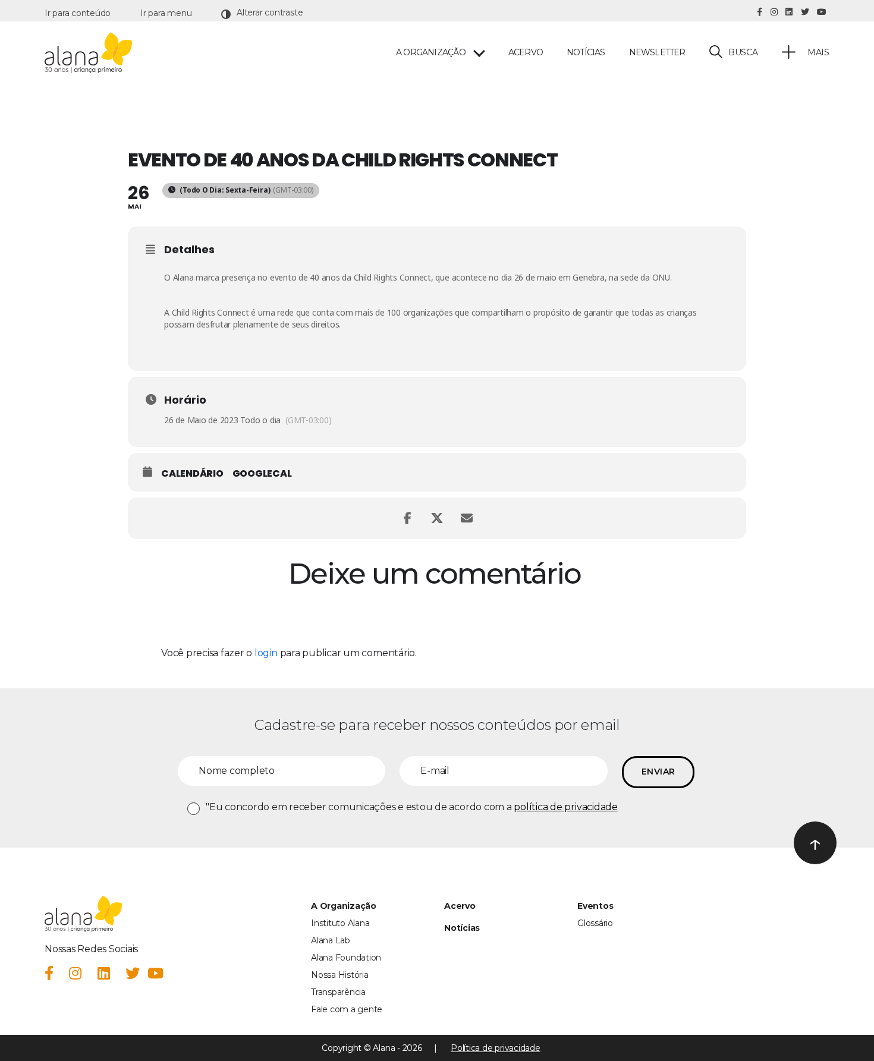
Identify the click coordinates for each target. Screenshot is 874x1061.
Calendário (192, 474)
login (266, 653)
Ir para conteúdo (78, 13)
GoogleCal (262, 474)
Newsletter (657, 53)
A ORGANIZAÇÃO (431, 53)
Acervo (525, 53)
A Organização (343, 906)
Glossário (595, 923)
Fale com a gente (346, 1009)
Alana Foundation (346, 957)
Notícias (586, 53)
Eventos (595, 906)
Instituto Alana (340, 923)
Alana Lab (330, 940)
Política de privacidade (495, 1048)
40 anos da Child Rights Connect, (371, 277)
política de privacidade (565, 807)
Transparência (338, 992)
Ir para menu (165, 13)
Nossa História (340, 974)
